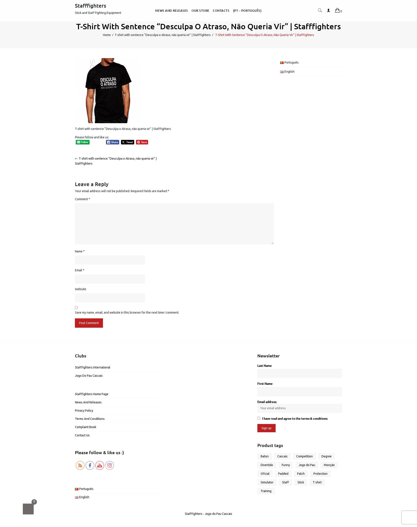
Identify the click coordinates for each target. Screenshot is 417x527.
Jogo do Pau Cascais (89, 375)
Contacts (221, 10)
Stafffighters (90, 5)
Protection (320, 473)
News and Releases (171, 10)
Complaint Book (85, 427)
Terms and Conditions (90, 419)
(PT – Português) (247, 10)
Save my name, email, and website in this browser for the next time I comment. (127, 312)
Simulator (267, 482)
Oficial (265, 473)
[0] (28, 509)
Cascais (282, 456)
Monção (329, 465)
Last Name (264, 365)
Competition (304, 456)
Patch (301, 473)
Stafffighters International (92, 367)
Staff (285, 482)
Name (80, 251)
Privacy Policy (84, 410)
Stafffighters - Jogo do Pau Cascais (208, 514)
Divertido (267, 465)
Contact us (82, 435)
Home (107, 35)
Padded (283, 473)
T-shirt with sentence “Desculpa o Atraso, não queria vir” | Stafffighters (163, 35)
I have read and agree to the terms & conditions (295, 418)
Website (80, 289)
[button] (320, 11)
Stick (301, 482)
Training (266, 491)
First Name (265, 383)
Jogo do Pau (307, 465)
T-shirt (317, 482)
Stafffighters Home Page (91, 394)
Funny (286, 465)
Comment (82, 199)
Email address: (267, 402)
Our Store (200, 10)
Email (79, 270)
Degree (326, 456)
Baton (265, 456)
